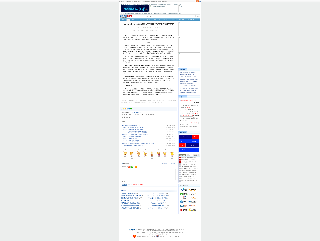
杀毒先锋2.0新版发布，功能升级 (155, 203)
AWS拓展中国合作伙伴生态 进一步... (189, 164)
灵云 (182, 145)
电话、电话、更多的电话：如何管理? (129, 207)
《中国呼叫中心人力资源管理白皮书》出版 (157, 207)
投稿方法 (182, 229)
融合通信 (186, 136)
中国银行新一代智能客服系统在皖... (189, 157)
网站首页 (140, 229)
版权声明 (178, 229)
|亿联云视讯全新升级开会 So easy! (174, 13)
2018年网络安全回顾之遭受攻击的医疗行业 (133, 145)
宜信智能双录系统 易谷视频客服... (188, 160)
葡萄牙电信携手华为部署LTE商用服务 (156, 202)
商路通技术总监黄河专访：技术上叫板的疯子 (131, 195)
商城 (130, 1)
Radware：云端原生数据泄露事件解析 (132, 136)
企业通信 (160, 1)
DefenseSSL (138, 112)
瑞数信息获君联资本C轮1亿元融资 (188, 166)
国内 (150, 16)
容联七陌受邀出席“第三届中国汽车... (188, 72)
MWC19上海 (190, 109)
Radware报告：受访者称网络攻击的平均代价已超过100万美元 (138, 143)
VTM (194, 149)
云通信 (195, 136)
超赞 (172, 156)
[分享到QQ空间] (123, 108)
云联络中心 (183, 141)
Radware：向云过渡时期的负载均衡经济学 (133, 127)
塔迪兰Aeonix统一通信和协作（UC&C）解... (157, 205)
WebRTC (184, 149)
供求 (144, 1)
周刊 (152, 1)
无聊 (152, 156)
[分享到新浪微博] (125, 108)
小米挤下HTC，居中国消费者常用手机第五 (157, 197)
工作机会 (154, 229)
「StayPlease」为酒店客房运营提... (189, 172)
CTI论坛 (151, 30)
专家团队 (148, 1)
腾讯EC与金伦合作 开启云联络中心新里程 (130, 202)
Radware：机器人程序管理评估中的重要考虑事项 (134, 132)
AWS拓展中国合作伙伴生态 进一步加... (189, 88)
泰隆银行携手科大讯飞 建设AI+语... (189, 162)
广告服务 (159, 229)
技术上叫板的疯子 (125, 200)
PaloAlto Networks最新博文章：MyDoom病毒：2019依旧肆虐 (140, 114)
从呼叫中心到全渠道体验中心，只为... (188, 77)
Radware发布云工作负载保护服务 (130, 141)
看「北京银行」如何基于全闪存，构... (188, 90)
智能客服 (194, 141)
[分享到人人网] (129, 108)
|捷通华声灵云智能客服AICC (160, 13)
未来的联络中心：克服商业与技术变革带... (130, 208)
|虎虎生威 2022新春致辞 (142, 4)
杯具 (145, 156)
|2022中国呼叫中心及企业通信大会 (129, 4)
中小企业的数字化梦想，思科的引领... (188, 85)
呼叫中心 (155, 1)
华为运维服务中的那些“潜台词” (188, 176)
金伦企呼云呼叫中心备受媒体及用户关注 (130, 203)
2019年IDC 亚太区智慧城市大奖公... (189, 178)
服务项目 (168, 229)
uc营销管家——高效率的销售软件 (128, 193)
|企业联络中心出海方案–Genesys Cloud (144, 13)
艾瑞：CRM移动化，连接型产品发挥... (189, 168)
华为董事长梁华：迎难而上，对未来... (188, 74)
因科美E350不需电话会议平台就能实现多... (130, 197)
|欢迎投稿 (178, 4)
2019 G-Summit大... (184, 124)
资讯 (123, 1)
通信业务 (165, 1)
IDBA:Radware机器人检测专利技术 (131, 125)
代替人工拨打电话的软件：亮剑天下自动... (157, 193)
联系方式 (149, 229)
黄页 (133, 1)
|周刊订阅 (174, 4)
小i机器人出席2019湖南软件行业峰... (189, 180)
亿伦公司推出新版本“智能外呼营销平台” (130, 198)
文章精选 (127, 1)
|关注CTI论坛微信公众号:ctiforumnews (157, 4)
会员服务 (163, 229)
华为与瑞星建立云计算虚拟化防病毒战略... (130, 205)
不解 (132, 156)
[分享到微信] (131, 108)
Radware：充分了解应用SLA (129, 138)
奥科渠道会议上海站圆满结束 (186, 83)
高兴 (159, 156)
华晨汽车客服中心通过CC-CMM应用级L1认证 (158, 195)
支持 (165, 156)
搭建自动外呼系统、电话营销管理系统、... (157, 208)
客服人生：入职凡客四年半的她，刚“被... (157, 200)
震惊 (125, 156)
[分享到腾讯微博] (127, 108)
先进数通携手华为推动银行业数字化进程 (189, 79)
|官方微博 (169, 4)
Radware (133, 112)
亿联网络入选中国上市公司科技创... (189, 174)
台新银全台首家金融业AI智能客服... (189, 170)
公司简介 (144, 229)
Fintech (192, 145)
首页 (120, 1)
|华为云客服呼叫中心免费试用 (127, 13)
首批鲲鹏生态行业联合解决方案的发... (188, 92)
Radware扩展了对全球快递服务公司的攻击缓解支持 (135, 134)
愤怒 (139, 156)
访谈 (139, 1)
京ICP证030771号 (151, 236)
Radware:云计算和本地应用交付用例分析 (132, 129)
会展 (136, 1)
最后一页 (128, 117)
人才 (141, 1)
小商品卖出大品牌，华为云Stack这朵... (189, 81)
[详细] (188, 107)
